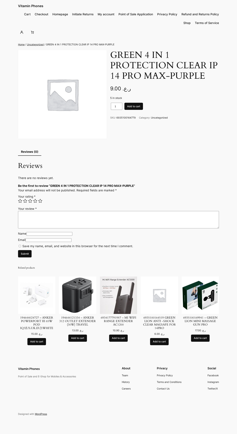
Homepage (60, 14)
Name (22, 233)
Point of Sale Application (135, 14)
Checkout (41, 14)
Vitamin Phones (30, 6)
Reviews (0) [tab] (29, 151)
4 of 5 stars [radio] (35, 201)
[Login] (21, 32)
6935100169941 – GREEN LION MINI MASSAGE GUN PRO (200, 321)
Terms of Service (207, 23)
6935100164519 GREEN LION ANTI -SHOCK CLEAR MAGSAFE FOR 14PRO (159, 323)
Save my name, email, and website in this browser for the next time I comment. (77, 246)
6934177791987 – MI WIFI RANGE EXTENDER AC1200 (118, 321)
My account (106, 14)
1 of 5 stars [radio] (20, 201)
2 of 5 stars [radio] (25, 201)
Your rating (27, 196)
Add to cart (133, 106)
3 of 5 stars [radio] (30, 201)
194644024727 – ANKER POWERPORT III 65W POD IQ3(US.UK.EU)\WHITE (36, 323)
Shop (187, 23)
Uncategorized (35, 44)
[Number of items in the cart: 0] (32, 32)
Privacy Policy (167, 14)
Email (22, 240)
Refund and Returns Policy (200, 14)
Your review (27, 208)
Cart (27, 14)
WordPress (41, 413)
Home (21, 44)
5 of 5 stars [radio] (40, 201)
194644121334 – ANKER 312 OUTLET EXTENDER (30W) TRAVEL (77, 321)
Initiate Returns (83, 14)
